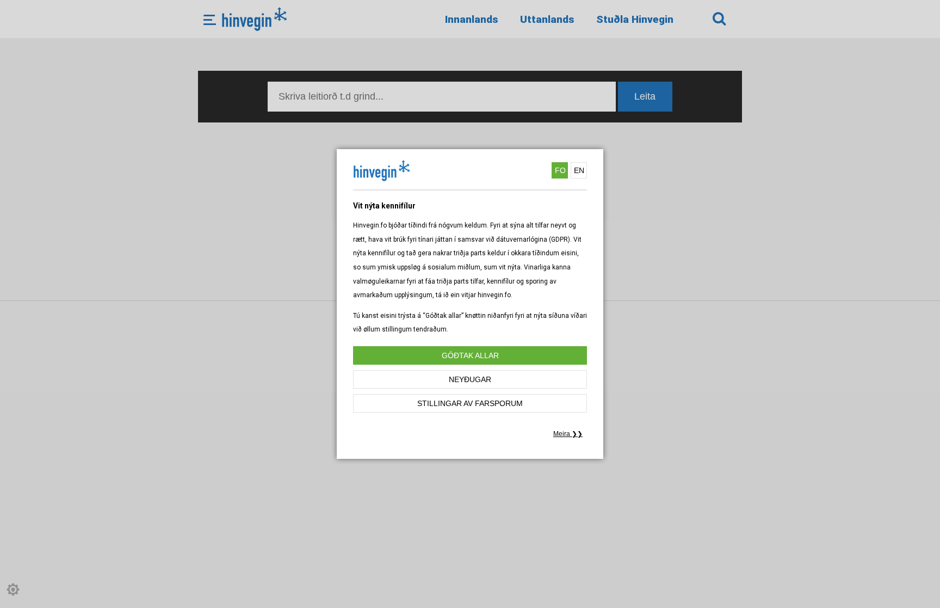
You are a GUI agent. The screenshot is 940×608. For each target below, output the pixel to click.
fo (560, 170)
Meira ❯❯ (568, 434)
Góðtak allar (470, 355)
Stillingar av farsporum (470, 403)
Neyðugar (470, 379)
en (579, 170)
